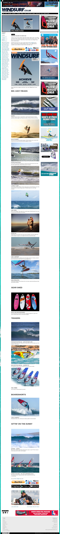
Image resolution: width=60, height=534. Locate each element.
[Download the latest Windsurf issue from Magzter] (7, 513)
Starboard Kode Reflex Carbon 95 (5, 76)
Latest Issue (38, 13)
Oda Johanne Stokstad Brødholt (5, 63)
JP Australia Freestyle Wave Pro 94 (5, 57)
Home (3, 13)
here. (41, 0)
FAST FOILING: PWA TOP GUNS (33, 506)
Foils (42, 13)
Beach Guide (29, 13)
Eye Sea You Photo (5, 47)
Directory (4, 526)
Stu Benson (5, 77)
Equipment (14, 13)
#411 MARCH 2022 (17, 31)
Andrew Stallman (6, 42)
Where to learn (46, 13)
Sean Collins (7, 72)
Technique (18, 13)
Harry (4, 33)
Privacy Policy (5, 529)
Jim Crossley (5, 54)
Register (54, 0)
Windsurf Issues (4, 40)
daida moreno (6, 44)
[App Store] (16, 486)
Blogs (4, 528)
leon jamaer (7, 59)
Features (9, 13)
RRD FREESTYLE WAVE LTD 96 (5, 68)
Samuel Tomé (4, 70)
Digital (33, 42)
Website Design (52, 533)
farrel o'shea (4, 48)
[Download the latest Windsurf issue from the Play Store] (5, 513)
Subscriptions (54, 527)
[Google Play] (25, 486)
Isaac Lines (4, 51)
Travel (25, 13)
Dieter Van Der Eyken (5, 45)
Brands (33, 13)
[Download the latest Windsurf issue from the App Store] (3, 513)
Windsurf (3, 39)
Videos (22, 13)
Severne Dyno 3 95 (5, 73)
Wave (57, 533)
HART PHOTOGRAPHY (5, 50)
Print (29, 42)
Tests (6, 13)
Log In (50, 0)
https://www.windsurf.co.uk (39, 533)
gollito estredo (7, 49)
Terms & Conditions (6, 530)
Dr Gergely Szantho (5, 46)
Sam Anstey (6, 69)
